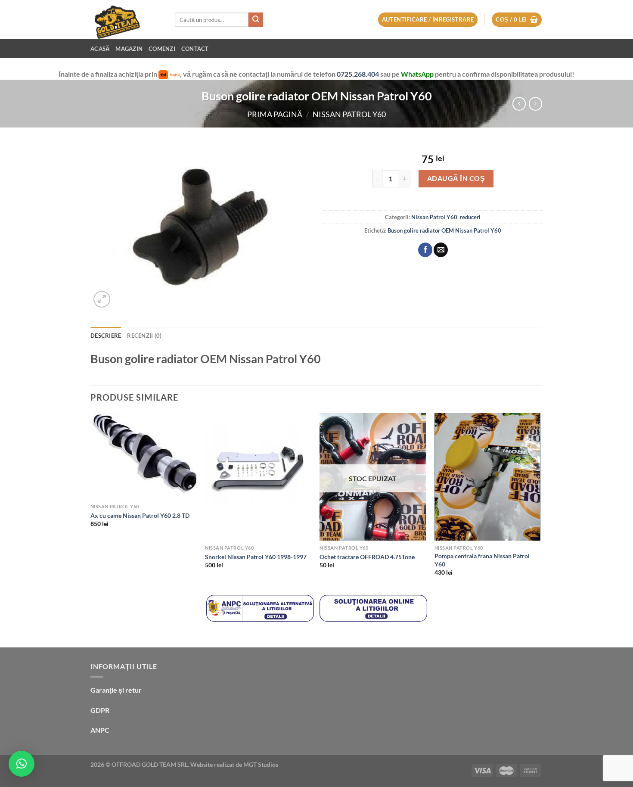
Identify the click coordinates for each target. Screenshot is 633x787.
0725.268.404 (358, 74)
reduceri (470, 217)
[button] (21, 764)
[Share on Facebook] (425, 250)
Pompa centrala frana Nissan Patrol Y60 (482, 560)
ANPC (99, 730)
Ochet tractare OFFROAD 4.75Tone (367, 556)
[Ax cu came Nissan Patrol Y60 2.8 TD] (143, 456)
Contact (195, 48)
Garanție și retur (116, 690)
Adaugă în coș (456, 178)
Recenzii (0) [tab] (144, 335)
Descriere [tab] (105, 335)
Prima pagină (274, 114)
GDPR (99, 710)
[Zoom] (101, 299)
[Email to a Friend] (441, 250)
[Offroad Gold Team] (126, 19)
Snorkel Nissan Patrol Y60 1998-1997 (256, 556)
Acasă (99, 48)
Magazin (129, 48)
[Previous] (90, 502)
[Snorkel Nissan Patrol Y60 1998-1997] (258, 477)
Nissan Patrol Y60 (349, 114)
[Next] (540, 502)
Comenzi (162, 48)
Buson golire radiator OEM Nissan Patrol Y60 (444, 230)
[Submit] (255, 19)
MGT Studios (260, 764)
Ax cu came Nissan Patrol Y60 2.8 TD (139, 515)
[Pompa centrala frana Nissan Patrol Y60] (487, 477)
